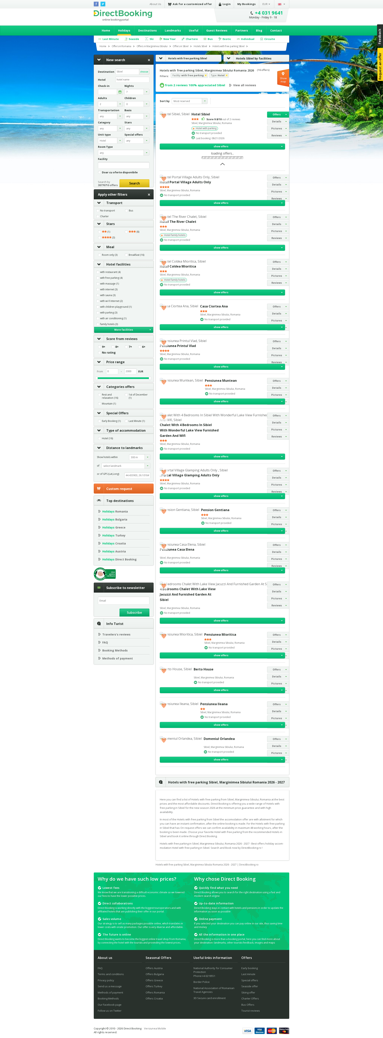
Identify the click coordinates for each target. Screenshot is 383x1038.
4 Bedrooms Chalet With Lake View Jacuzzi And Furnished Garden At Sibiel (188, 594)
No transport (107, 210)
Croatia (114, 543)
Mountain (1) (109, 403)
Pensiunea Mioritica (220, 634)
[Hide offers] (222, 165)
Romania (115, 511)
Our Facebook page (109, 1004)
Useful (193, 30)
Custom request (119, 489)
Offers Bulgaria (155, 974)
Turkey (113, 535)
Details (276, 121)
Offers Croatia (154, 998)
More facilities (123, 329)
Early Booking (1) (111, 421)
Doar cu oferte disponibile (120, 172)
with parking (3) (108, 312)
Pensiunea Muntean (221, 380)
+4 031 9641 (269, 12)
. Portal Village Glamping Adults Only (189, 475)
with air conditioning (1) (113, 318)
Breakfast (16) (136, 255)
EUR (265, 4)
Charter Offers (250, 998)
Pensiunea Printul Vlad (178, 346)
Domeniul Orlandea (219, 739)
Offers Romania (155, 992)
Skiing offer (248, 992)
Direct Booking (123, 14)
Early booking (249, 968)
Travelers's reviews (116, 634)
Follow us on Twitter (109, 1010)
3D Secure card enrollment (209, 998)
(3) (113, 237)
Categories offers (120, 387)
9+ (103, 346)
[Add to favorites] (164, 116)
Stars (110, 224)
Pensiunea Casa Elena (177, 549)
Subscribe (134, 612)
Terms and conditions (111, 974)
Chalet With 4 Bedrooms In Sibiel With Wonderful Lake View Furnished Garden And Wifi (189, 430)
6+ (143, 346)
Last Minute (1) (137, 421)
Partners (241, 30)
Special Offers (117, 413)
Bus (131, 210)
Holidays (124, 30)
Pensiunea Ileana (214, 704)
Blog (259, 30)
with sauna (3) (107, 295)
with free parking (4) (111, 278)
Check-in (104, 86)
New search (115, 60)
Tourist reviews (250, 1010)
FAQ (105, 642)
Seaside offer (249, 986)
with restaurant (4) (110, 272)
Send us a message (110, 986)
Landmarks (173, 30)
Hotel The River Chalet (178, 221)
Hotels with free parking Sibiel (187, 58)
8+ (117, 346)
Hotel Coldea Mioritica (178, 266)
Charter (104, 216)
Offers (277, 114)
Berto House (203, 669)
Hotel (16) (107, 438)
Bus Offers (247, 1004)
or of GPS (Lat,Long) (108, 473)
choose (144, 71)
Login (227, 4)
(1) (108, 231)
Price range (115, 362)
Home (106, 30)
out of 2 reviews (223, 119)
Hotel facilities (118, 264)
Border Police (201, 982)
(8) (137, 231)
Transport (114, 203)
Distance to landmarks (124, 448)
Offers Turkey (154, 986)
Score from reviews (121, 339)
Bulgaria (114, 519)
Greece (113, 527)
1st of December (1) (138, 396)
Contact (276, 30)
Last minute (248, 974)
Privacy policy (106, 980)
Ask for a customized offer (192, 4)
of (98, 465)
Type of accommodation (126, 430)
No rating (109, 352)
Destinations (147, 30)
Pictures (276, 128)
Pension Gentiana (215, 510)
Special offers (249, 980)
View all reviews (244, 85)
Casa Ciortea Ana (214, 306)
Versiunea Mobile (155, 1028)
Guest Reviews (216, 30)
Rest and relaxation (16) (110, 396)
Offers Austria (154, 968)
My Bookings (246, 4)
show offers (221, 146)
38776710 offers (108, 185)
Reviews (276, 135)
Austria (114, 551)
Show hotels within (107, 457)
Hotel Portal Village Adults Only (185, 182)
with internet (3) (108, 289)
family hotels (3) (109, 324)
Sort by (165, 101)
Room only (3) (109, 255)
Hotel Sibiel (201, 114)
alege (120, 92)
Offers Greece (154, 980)
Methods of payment (117, 658)
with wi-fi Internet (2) (111, 301)
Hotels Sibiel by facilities (253, 58)
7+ (130, 346)
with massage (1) (109, 283)
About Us (155, 4)
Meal (110, 247)
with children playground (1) (116, 306)
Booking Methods (115, 650)
